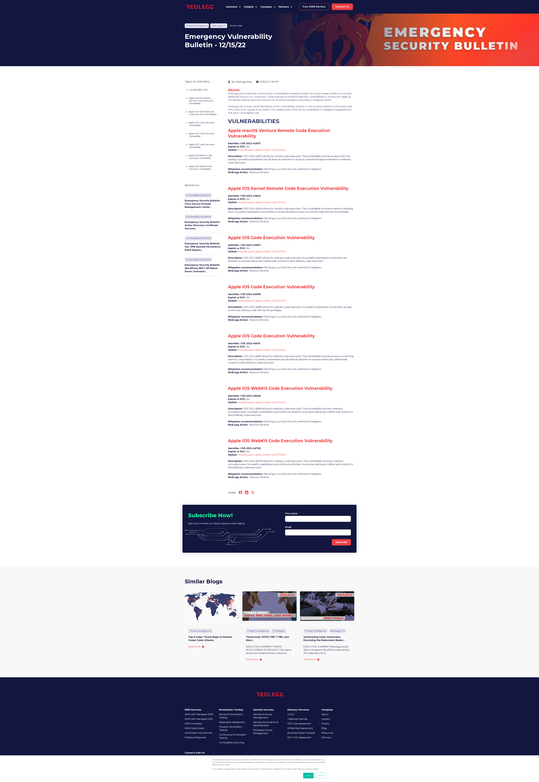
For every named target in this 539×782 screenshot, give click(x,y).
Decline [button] (321, 775)
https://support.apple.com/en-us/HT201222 (262, 202)
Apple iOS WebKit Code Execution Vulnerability (200, 156)
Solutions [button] (231, 6)
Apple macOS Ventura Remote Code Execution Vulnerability (201, 101)
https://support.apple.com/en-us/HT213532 (262, 150)
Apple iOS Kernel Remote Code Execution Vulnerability (203, 113)
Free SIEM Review (314, 6)
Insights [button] (249, 6)
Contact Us (342, 6)
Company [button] (266, 6)
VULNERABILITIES (198, 90)
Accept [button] (308, 775)
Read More (194, 646)
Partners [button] (284, 6)
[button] (285, 6)
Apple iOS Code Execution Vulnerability (202, 124)
